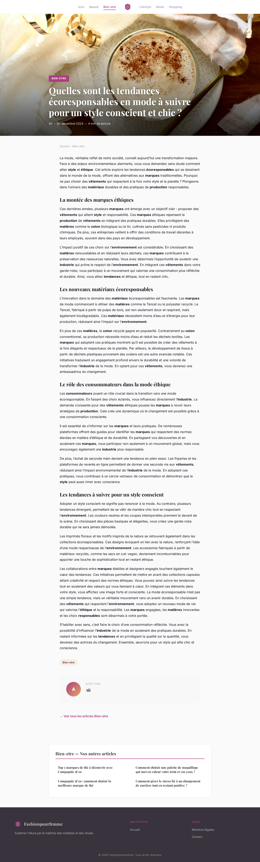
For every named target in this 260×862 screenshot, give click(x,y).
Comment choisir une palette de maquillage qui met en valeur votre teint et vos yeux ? (167, 769)
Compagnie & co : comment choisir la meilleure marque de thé (84, 783)
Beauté (94, 7)
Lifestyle (145, 7)
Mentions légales (203, 829)
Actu (81, 7)
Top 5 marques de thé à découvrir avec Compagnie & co (85, 769)
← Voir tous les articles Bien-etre (84, 716)
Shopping (175, 7)
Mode (160, 7)
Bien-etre (109, 7)
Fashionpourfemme (43, 824)
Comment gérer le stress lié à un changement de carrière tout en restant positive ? (168, 783)
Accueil (64, 146)
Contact (197, 836)
